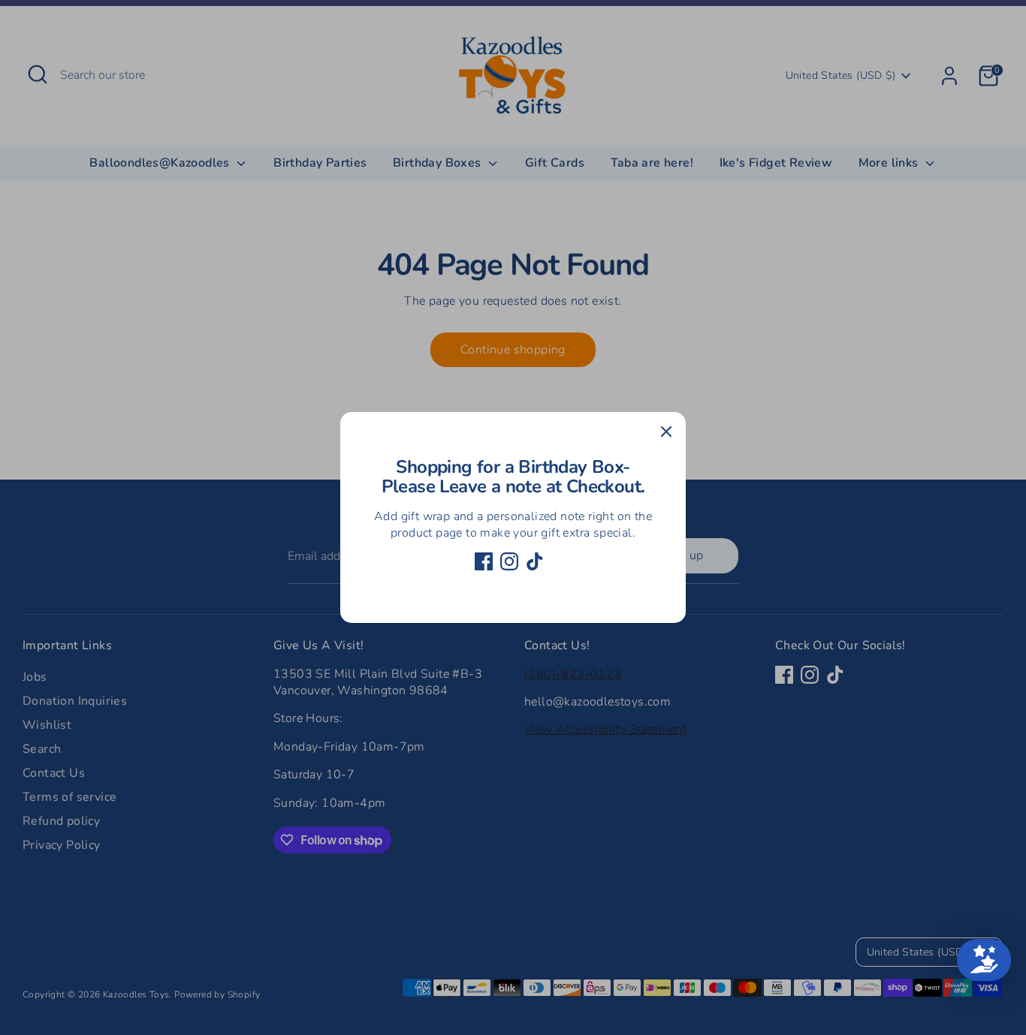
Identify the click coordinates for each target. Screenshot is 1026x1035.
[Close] (666, 431)
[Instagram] (509, 561)
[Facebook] (484, 561)
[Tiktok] (535, 561)
